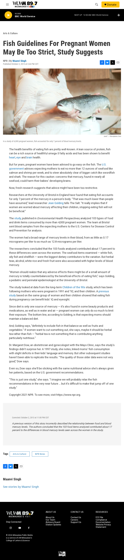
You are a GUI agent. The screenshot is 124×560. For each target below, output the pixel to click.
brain (29, 157)
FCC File (99, 517)
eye (18, 157)
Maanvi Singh (19, 60)
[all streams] (119, 15)
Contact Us (76, 517)
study (17, 218)
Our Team (50, 520)
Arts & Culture (10, 33)
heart (12, 157)
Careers (74, 520)
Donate (111, 4)
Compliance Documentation (103, 521)
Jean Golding (56, 203)
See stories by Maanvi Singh (21, 486)
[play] (8, 15)
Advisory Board (53, 522)
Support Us (76, 522)
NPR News (40, 454)
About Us (50, 517)
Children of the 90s (73, 287)
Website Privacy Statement (103, 526)
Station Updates (53, 525)
